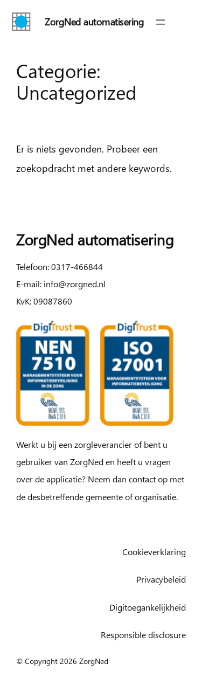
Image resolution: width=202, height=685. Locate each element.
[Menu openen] (160, 22)
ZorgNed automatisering (94, 21)
